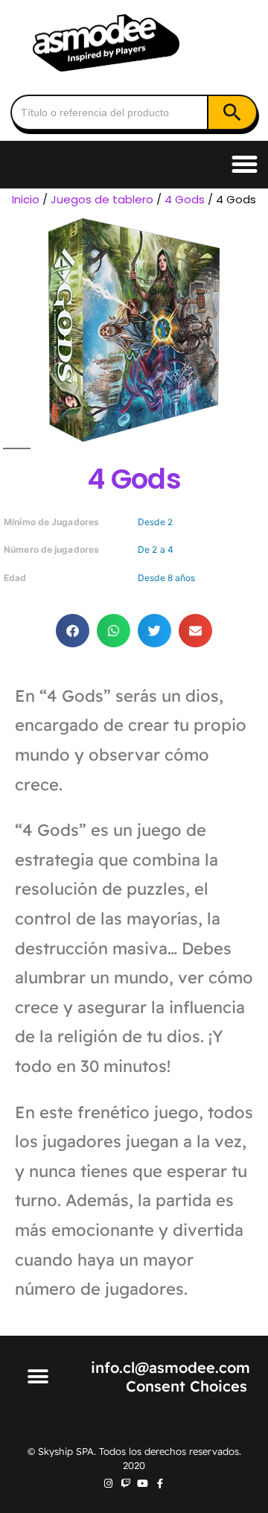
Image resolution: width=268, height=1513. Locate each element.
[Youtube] (142, 1483)
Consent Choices (186, 1386)
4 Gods (185, 199)
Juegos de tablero (102, 199)
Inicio (25, 199)
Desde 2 (155, 521)
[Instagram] (108, 1483)
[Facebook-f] (160, 1483)
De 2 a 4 (155, 549)
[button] (245, 164)
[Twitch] (125, 1483)
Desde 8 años (166, 577)
